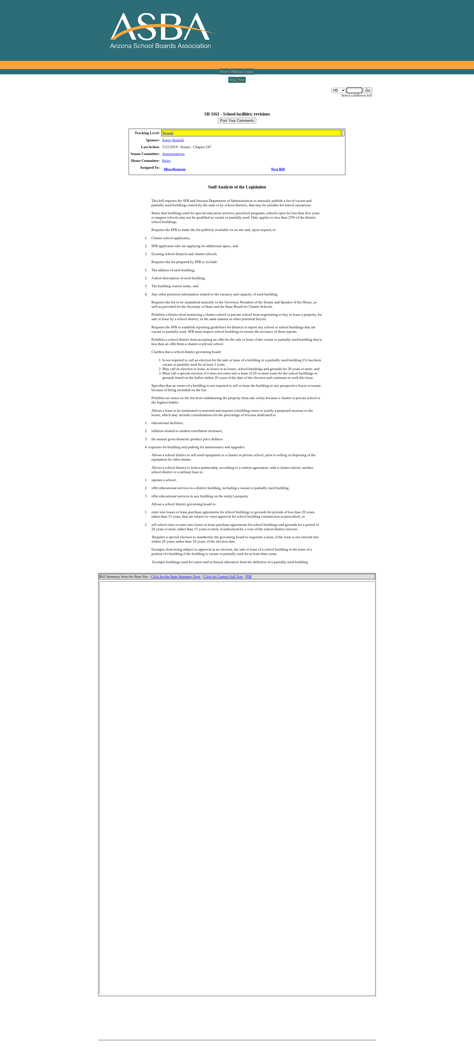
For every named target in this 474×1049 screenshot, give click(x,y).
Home (224, 71)
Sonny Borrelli (173, 140)
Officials (236, 71)
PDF (249, 576)
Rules (166, 161)
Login (249, 71)
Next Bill (278, 169)
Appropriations (173, 154)
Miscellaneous (175, 169)
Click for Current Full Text (223, 576)
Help (232, 80)
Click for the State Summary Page (176, 576)
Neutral (167, 133)
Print (241, 80)
